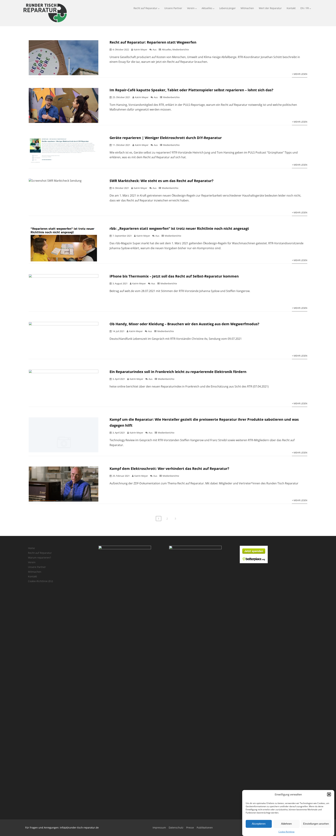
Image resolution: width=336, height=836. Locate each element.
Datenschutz (176, 827)
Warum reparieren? (39, 557)
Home (31, 548)
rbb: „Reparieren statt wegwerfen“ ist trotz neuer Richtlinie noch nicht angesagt (179, 228)
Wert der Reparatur (270, 8)
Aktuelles (207, 8)
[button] (329, 794)
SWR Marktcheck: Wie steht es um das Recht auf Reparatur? (162, 180)
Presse (190, 827)
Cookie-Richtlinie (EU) (40, 581)
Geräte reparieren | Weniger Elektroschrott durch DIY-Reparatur (166, 137)
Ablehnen (286, 823)
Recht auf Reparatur (145, 8)
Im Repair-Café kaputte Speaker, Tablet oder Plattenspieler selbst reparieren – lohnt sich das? (191, 90)
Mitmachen (247, 8)
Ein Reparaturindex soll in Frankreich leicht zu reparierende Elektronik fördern (178, 371)
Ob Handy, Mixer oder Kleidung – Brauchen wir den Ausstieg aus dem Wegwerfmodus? (184, 324)
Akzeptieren (258, 823)
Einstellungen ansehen (316, 823)
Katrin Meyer (140, 49)
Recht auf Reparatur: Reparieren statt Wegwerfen (153, 42)
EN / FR (304, 8)
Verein (191, 8)
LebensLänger (227, 8)
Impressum (159, 827)
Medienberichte (180, 49)
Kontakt (291, 8)
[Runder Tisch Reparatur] (45, 23)
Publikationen (205, 827)
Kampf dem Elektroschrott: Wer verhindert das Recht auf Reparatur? (169, 468)
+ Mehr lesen (299, 74)
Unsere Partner (173, 8)
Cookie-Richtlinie (286, 831)
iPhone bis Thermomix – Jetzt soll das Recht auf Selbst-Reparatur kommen (174, 276)
